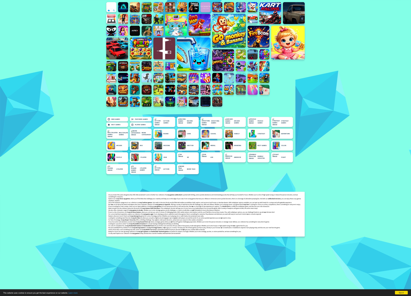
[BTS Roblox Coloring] (123, 19)
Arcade (119, 145)
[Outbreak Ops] (123, 66)
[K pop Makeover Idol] (205, 90)
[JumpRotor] (194, 90)
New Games (114, 119)
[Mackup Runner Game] (111, 78)
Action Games (166, 122)
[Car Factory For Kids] (253, 19)
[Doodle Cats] (253, 7)
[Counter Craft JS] (111, 66)
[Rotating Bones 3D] (217, 7)
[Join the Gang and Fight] (229, 78)
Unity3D (190, 145)
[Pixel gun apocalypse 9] (135, 102)
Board (166, 133)
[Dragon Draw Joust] (264, 66)
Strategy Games (285, 122)
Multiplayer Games (123, 133)
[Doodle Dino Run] (147, 78)
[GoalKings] (158, 78)
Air (212, 157)
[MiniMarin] (170, 90)
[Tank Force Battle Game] (135, 7)
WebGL (213, 145)
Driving (166, 145)
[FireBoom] (258, 37)
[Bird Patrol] (170, 78)
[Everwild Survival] (158, 90)
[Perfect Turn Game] (111, 19)
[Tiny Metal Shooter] (147, 90)
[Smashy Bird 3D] (135, 66)
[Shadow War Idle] (147, 66)
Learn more (72, 292)
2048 (165, 157)
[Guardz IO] (217, 102)
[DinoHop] (200, 25)
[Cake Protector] (229, 7)
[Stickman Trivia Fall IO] (111, 90)
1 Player (143, 157)
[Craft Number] (123, 90)
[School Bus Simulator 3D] (182, 78)
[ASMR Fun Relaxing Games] (170, 7)
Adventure (285, 133)
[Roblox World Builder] (158, 19)
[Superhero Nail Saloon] (253, 90)
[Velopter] (135, 90)
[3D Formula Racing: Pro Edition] (253, 54)
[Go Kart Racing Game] (270, 13)
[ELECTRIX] (123, 78)
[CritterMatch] (147, 7)
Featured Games (139, 119)
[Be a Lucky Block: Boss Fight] (253, 78)
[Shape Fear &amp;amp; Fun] (264, 54)
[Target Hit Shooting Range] (158, 102)
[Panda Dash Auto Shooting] (253, 66)
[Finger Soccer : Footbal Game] (241, 54)
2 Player (119, 169)
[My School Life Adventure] (264, 90)
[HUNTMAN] (194, 102)
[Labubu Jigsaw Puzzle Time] (182, 7)
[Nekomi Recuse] (123, 102)
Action (166, 169)
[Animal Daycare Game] (182, 102)
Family (237, 133)
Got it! (401, 292)
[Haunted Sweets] (223, 60)
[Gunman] (147, 19)
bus (141, 145)
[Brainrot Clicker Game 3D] (135, 78)
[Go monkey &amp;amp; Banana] (229, 31)
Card (189, 133)
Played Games (138, 124)
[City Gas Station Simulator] (241, 78)
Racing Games (190, 122)
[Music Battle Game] (170, 102)
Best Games (114, 124)
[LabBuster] (241, 66)
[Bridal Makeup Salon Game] (123, 31)
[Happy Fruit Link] (141, 48)
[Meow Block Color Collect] (170, 66)
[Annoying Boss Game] (158, 31)
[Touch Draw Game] (241, 7)
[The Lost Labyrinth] (147, 31)
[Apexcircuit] (135, 31)
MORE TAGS (191, 169)
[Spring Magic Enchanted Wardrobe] (111, 102)
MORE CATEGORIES (146, 133)
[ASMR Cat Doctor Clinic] (176, 25)
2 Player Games (143, 169)
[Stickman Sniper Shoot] (111, 31)
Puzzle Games (260, 122)
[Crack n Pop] (229, 90)
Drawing (237, 145)
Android (237, 157)
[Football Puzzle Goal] (147, 102)
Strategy (261, 133)
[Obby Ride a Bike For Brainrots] (264, 78)
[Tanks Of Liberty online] (205, 102)
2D (188, 157)
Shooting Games (215, 122)
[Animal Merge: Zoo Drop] (158, 7)
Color (283, 145)
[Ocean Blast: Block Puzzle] (135, 19)
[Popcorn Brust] (205, 78)
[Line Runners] (164, 48)
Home (111, 5)
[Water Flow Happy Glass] (194, 54)
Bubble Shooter (261, 157)
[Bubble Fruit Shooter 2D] (194, 78)
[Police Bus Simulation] (294, 13)
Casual (213, 133)
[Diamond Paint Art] (158, 66)
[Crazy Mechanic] (241, 90)
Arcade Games (237, 122)
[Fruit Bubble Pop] (205, 7)
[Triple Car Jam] (117, 48)
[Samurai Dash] (194, 7)
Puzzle (119, 157)
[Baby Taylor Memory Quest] (288, 42)
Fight (283, 157)
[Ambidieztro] (123, 7)
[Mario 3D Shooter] (217, 78)
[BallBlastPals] (217, 90)
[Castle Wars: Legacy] (182, 90)
